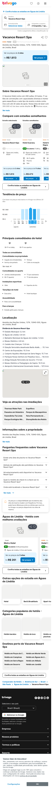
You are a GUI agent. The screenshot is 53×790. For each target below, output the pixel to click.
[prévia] (11, 221)
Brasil (43, 682)
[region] (25, 76)
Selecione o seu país (10, 704)
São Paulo (6, 684)
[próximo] (45, 221)
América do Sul (31, 682)
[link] (31, 3)
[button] (25, 17)
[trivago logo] (9, 3)
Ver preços (38, 58)
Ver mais (6, 110)
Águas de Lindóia (21, 684)
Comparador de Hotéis (12, 682)
